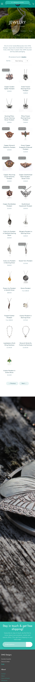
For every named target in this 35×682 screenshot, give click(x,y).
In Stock (17, 35)
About (3, 676)
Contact (3, 674)
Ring (30, 31)
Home (11, 26)
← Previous (12, 383)
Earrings (5, 31)
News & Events (5, 678)
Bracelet (23, 31)
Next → (24, 383)
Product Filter (18, 2)
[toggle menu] (2, 4)
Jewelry (17, 26)
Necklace (14, 31)
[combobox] (20, 60)
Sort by (8, 61)
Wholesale (4, 680)
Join (29, 644)
